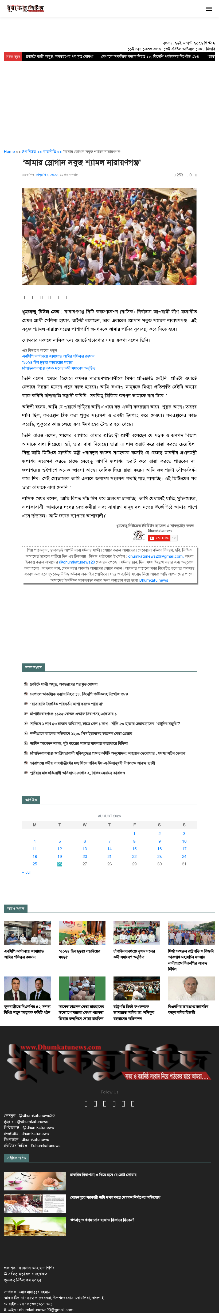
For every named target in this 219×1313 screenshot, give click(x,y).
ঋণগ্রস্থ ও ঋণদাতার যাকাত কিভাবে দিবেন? (102, 1220)
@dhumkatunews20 (77, 562)
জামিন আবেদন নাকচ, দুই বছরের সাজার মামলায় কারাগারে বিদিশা (79, 743)
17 (184, 848)
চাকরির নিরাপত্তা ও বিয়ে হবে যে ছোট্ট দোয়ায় (103, 1174)
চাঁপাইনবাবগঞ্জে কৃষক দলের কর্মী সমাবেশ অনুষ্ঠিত (58, 368)
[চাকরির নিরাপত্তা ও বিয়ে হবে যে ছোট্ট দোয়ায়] (35, 1181)
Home (9, 151)
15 (134, 848)
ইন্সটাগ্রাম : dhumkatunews (26, 1133)
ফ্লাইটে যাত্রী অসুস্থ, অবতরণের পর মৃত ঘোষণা (59, 56)
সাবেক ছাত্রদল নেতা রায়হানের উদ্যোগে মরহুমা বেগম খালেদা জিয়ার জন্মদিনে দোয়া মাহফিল (81, 1012)
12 (59, 848)
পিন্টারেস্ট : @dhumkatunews (29, 1127)
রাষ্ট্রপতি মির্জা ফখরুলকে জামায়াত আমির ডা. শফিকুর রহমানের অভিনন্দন (134, 1012)
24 (184, 856)
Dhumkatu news (153, 580)
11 (35, 848)
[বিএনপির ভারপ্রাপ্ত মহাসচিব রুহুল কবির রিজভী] (191, 988)
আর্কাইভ (31, 800)
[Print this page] (196, 175)
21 (109, 856)
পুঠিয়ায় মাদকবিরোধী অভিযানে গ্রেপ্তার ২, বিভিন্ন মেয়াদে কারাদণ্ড (77, 773)
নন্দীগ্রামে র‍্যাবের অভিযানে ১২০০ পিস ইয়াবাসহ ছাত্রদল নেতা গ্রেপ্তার (81, 733)
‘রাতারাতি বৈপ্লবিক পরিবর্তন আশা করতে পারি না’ (66, 704)
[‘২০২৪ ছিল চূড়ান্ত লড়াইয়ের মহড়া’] (82, 932)
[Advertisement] (109, 100)
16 (159, 848)
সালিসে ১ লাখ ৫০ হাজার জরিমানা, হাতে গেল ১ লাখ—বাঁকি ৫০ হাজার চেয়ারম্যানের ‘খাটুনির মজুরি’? (105, 723)
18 (35, 856)
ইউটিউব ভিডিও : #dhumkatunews (32, 1145)
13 (85, 848)
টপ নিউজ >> (32, 151)
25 (35, 864)
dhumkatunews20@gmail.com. (156, 556)
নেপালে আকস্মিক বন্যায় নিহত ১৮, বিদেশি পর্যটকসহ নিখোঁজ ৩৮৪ (150, 56)
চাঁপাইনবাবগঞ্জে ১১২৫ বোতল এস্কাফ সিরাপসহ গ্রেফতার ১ (73, 713)
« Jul (26, 872)
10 (184, 841)
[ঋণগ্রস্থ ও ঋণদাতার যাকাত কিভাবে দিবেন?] (35, 1226)
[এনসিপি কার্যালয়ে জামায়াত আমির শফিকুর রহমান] (27, 932)
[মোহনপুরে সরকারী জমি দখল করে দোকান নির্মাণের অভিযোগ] (35, 1203)
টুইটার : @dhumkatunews (26, 1121)
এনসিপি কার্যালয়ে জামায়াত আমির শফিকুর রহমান (58, 356)
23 (159, 856)
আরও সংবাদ (15, 908)
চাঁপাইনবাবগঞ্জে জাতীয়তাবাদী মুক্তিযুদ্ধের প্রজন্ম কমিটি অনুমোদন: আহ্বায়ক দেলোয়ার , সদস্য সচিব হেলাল (107, 753)
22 (134, 856)
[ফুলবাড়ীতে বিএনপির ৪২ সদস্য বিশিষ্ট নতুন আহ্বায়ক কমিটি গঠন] (27, 988)
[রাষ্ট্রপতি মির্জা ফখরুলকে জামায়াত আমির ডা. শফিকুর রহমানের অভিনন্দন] (137, 988)
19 (59, 856)
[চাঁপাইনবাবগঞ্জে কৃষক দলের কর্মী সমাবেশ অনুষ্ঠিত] (137, 932)
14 (109, 848)
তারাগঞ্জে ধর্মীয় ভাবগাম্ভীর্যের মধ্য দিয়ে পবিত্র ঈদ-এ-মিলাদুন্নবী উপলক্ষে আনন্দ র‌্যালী (92, 763)
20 (85, 856)
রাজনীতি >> (53, 151)
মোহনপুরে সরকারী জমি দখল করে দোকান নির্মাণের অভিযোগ (115, 1197)
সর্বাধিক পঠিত (16, 1158)
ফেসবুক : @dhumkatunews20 (29, 1115)
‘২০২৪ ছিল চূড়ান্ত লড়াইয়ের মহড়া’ (47, 362)
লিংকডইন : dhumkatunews (26, 1139)
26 (59, 864)
